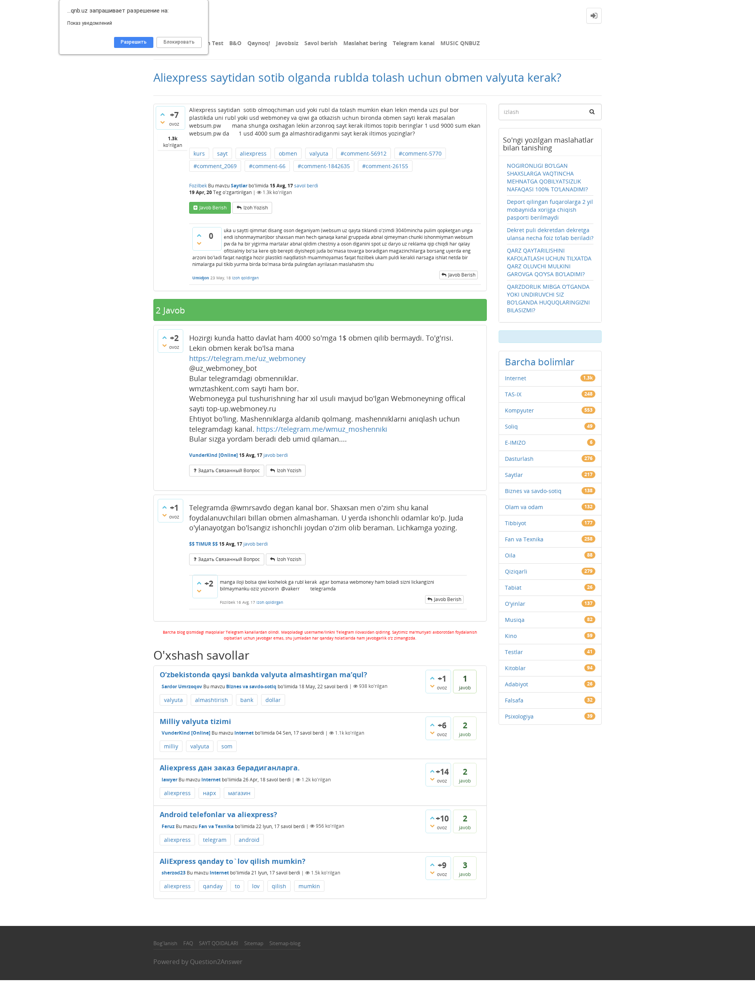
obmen (288, 153)
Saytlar (239, 185)
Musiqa (515, 619)
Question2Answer (216, 961)
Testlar (514, 652)
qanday (213, 886)
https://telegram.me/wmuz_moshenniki (321, 429)
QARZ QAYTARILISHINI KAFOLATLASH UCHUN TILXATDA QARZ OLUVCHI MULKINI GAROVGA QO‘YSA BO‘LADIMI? (549, 262)
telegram (214, 839)
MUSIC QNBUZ (460, 43)
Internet (244, 733)
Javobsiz (287, 43)
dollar (273, 700)
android (249, 839)
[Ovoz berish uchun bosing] (162, 114)
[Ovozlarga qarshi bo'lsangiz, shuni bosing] (162, 122)
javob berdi (275, 455)
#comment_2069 (215, 166)
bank (246, 700)
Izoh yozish (255, 207)
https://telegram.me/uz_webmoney (247, 358)
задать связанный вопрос (229, 470)
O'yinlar (515, 603)
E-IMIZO (515, 442)
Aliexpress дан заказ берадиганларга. (230, 767)
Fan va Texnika (216, 826)
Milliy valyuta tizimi (195, 721)
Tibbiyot (515, 523)
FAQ (188, 943)
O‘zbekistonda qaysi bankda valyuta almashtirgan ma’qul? (263, 674)
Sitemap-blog (284, 943)
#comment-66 (267, 166)
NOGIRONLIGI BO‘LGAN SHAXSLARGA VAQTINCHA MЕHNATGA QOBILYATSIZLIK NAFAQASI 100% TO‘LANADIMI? (547, 177)
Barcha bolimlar (540, 361)
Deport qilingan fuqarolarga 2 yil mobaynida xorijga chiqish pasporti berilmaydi (550, 209)
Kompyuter (519, 410)
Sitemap (253, 943)
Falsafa (514, 700)
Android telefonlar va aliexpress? (218, 814)
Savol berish (320, 43)
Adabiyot (516, 684)
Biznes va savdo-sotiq (251, 686)
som (226, 746)
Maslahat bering (365, 43)
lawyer (169, 779)
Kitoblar (515, 668)
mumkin (309, 886)
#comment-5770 (420, 153)
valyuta (318, 153)
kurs (199, 153)
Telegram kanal (414, 43)
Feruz (168, 826)
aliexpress (253, 153)
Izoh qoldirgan (245, 277)
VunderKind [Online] (186, 733)
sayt (222, 153)
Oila (510, 555)
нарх (209, 793)
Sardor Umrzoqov (182, 686)
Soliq (511, 426)
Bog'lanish (165, 943)
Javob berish (212, 207)
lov (256, 886)
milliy (171, 746)
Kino (511, 636)
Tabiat (513, 587)
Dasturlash (519, 458)
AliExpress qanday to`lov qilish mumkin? (233, 861)
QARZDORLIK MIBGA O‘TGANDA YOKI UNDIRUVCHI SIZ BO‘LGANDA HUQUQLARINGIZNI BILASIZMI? (548, 298)
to (237, 886)
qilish (279, 886)
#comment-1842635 (324, 166)
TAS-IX (513, 394)
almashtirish (211, 700)
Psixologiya (519, 716)
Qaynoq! (258, 43)
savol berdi (306, 185)
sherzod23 (174, 872)
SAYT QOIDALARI (218, 943)
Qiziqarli (516, 571)
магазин (239, 793)
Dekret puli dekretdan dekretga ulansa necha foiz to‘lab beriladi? (550, 234)
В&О (235, 43)
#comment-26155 (385, 166)
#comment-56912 (364, 153)
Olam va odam (524, 507)
